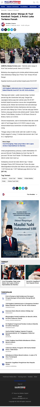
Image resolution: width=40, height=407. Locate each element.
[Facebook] (2, 29)
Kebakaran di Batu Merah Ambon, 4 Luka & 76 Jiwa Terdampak (21, 356)
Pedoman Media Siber (9, 376)
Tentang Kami (22, 376)
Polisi (3, 181)
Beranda (3, 10)
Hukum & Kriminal (13, 6)
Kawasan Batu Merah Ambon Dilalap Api (19, 311)
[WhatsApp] (8, 29)
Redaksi (30, 376)
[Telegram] (11, 29)
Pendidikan (24, 6)
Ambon (4, 178)
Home (3, 6)
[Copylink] (14, 29)
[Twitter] (5, 29)
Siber (35, 376)
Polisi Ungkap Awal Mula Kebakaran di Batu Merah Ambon (20, 341)
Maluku (20, 178)
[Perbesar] (20, 62)
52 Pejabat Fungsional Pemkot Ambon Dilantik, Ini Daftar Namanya (22, 324)
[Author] (3, 24)
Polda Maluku (29, 178)
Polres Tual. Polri (13, 181)
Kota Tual (12, 178)
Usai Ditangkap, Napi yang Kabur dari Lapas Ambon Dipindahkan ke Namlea (18, 145)
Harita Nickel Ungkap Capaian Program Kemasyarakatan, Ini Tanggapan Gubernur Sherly (20, 333)
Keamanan (33, 6)
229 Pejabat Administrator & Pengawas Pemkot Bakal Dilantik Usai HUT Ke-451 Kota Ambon (20, 89)
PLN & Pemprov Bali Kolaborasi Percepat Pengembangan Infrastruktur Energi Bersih (20, 297)
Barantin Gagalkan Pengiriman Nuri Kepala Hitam (20, 363)
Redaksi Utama (11, 23)
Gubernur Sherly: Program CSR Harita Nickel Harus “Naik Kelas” (21, 348)
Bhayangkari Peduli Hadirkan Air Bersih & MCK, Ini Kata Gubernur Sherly (21, 317)
